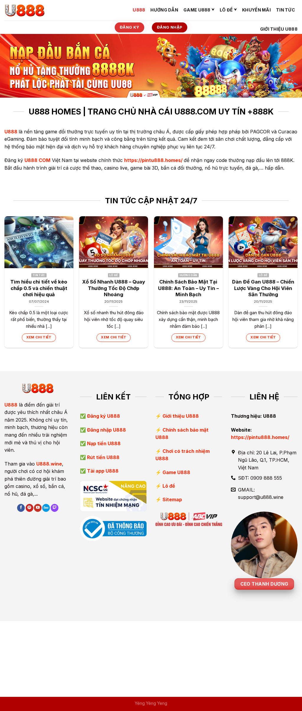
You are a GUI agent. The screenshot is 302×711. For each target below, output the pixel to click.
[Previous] (4, 284)
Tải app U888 (102, 471)
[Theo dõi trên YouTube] (38, 508)
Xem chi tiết (39, 337)
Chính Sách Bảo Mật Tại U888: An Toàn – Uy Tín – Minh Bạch (188, 288)
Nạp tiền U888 (103, 443)
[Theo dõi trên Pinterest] (29, 508)
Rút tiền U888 (102, 457)
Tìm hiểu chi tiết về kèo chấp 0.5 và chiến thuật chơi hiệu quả (38, 288)
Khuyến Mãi (256, 9)
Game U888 (197, 9)
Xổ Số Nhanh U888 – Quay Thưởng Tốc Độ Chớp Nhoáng (113, 288)
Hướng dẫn (164, 9)
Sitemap (172, 499)
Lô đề (226, 9)
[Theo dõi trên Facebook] (21, 508)
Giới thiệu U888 (279, 29)
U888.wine (49, 464)
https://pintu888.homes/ (153, 160)
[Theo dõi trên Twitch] (54, 508)
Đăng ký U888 (103, 416)
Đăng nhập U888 (106, 430)
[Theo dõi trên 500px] (46, 508)
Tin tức (285, 9)
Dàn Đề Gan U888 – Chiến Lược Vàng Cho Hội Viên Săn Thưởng (263, 288)
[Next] (297, 284)
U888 (139, 9)
